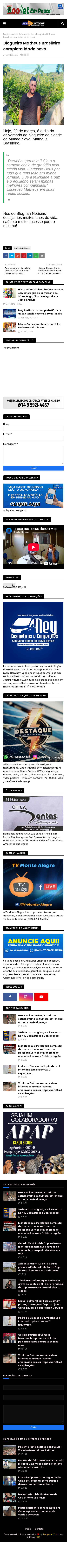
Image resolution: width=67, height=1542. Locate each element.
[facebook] (10, 997)
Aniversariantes (26, 34)
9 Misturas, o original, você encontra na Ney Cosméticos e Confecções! (40, 1034)
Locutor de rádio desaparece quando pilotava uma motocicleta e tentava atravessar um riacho (40, 1464)
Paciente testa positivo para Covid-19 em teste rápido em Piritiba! (40, 1448)
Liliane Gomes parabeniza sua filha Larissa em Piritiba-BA (39, 325)
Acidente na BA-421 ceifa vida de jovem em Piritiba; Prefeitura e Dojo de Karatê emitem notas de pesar (39, 1267)
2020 (37, 1537)
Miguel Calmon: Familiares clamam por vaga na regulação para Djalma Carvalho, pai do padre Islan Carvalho (41, 1304)
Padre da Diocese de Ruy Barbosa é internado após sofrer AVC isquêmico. (39, 1070)
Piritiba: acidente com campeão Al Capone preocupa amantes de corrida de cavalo (39, 1511)
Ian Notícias (12, 55)
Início (28, 1529)
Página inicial (10, 34)
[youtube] (41, 997)
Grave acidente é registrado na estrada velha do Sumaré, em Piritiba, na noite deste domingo (40, 1019)
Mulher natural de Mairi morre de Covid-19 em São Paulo (37, 1496)
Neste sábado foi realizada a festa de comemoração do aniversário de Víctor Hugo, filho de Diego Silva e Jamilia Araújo (41, 294)
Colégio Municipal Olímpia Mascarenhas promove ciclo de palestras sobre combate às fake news (38, 1340)
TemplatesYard (50, 1534)
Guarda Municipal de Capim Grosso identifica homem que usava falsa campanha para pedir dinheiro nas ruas (39, 1248)
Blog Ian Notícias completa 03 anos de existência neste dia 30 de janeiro (40, 312)
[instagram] (26, 997)
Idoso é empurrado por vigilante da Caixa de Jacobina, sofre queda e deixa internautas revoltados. (39, 1481)
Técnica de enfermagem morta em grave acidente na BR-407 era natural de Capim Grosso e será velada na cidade (41, 1285)
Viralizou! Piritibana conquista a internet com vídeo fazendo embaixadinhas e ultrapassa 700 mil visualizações (40, 1088)
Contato (39, 1529)
